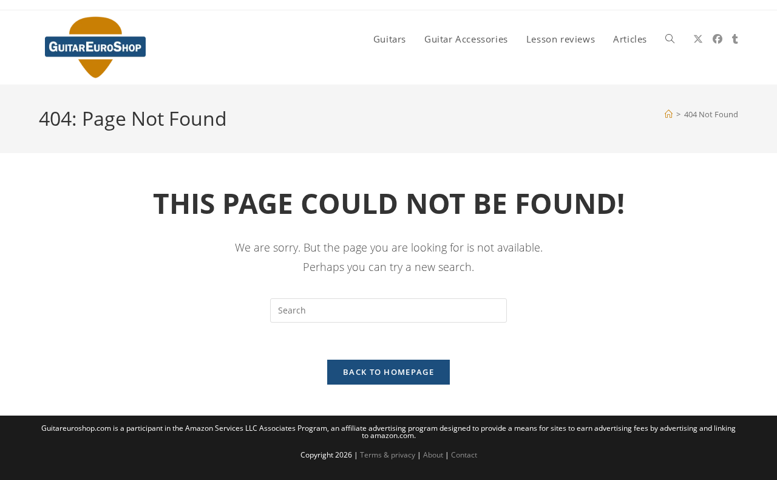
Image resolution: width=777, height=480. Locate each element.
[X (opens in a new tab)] (698, 39)
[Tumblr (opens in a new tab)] (735, 39)
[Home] (669, 114)
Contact (464, 455)
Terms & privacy (387, 455)
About (433, 455)
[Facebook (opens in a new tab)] (717, 39)
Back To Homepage (388, 371)
